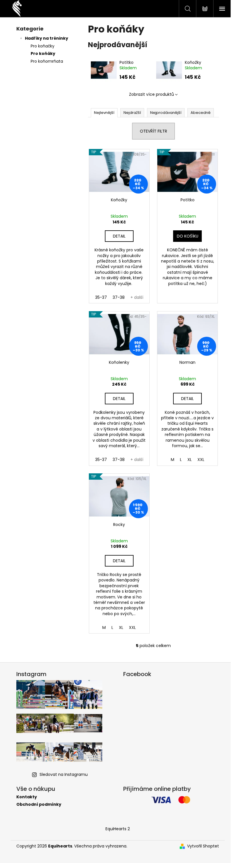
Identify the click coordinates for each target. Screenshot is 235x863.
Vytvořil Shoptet (203, 846)
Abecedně (201, 112)
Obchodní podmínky (38, 804)
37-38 (119, 297)
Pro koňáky (43, 53)
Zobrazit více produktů (151, 94)
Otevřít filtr (153, 131)
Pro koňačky (42, 46)
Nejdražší (132, 112)
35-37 (101, 297)
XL (189, 459)
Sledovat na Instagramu (64, 774)
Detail (119, 236)
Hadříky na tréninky (46, 38)
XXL (200, 459)
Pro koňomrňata (47, 61)
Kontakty (26, 797)
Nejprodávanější (165, 112)
